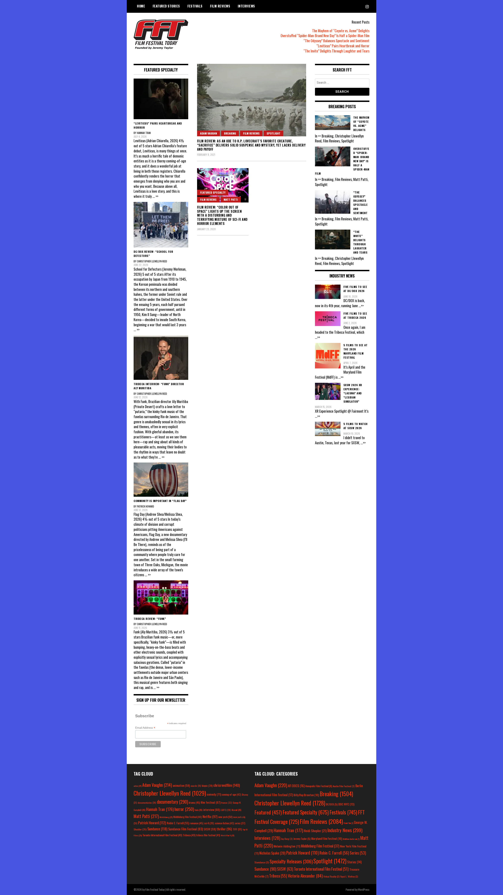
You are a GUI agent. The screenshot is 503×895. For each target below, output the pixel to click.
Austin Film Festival (344, 786)
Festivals (195, 6)
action (137, 785)
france (226, 802)
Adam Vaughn (208, 133)
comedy (214, 794)
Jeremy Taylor (301, 839)
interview (211, 809)
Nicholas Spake (272, 853)
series (240, 823)
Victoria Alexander (305, 876)
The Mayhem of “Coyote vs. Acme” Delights (340, 30)
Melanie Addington (287, 846)
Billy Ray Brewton (306, 795)
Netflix (210, 816)
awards (196, 785)
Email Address (145, 728)
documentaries (147, 802)
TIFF (237, 829)
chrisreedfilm (226, 785)
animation (181, 785)
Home (141, 6)
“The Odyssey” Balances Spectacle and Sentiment (336, 40)
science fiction (224, 823)
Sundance (157, 828)
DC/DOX (332, 804)
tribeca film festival (208, 835)
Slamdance (261, 862)
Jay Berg (287, 839)
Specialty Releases (291, 861)
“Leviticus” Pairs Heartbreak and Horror (343, 45)
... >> (155, 196)
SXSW (210, 829)
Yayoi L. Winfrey (349, 876)
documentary (172, 801)
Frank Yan (348, 822)
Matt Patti (231, 199)
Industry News (344, 830)
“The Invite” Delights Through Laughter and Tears (336, 50)
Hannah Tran (160, 809)
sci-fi (209, 823)
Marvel (236, 810)
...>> (361, 305)
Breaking (230, 133)
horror (184, 809)
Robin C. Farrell (178, 823)
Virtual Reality (331, 876)
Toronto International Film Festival (162, 835)
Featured (268, 812)
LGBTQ (225, 810)
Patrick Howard (152, 822)
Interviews (246, 6)
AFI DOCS (296, 785)
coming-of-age (231, 794)
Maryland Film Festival (326, 838)
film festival (210, 802)
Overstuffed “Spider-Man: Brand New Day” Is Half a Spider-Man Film (325, 35)
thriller (224, 828)
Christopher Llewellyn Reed (170, 793)
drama (194, 802)
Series (358, 853)
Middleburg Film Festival (187, 817)
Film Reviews (220, 6)
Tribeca (189, 835)
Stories (354, 862)
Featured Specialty (212, 192)
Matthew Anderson (351, 838)
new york (225, 817)
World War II (227, 835)
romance (196, 823)
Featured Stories (166, 6)
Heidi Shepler (315, 830)
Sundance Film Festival (185, 828)
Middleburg (166, 817)
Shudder (140, 829)
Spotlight (273, 133)
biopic (207, 786)
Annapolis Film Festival (318, 786)
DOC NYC (346, 804)
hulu (198, 810)
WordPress (363, 889)
